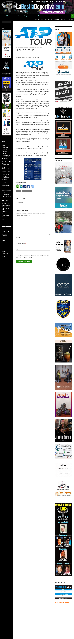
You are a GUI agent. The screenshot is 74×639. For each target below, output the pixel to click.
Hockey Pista (6, 189)
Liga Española (7, 190)
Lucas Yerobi (8, 196)
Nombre (18, 237)
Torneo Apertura (5, 216)
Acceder (3, 251)
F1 (8, 169)
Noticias (6, 200)
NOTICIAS (30, 47)
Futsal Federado (5, 177)
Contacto (71, 19)
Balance (3, 161)
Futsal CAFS (4, 176)
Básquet (8, 161)
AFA (6, 143)
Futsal (5, 173)
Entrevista (6, 168)
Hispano (8, 185)
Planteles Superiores (6, 205)
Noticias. (5, 203)
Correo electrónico (21, 243)
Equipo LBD (40, 19)
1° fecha (3, 143)
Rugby (3, 208)
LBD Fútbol (56, 19)
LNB (3, 196)
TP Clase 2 (4, 217)
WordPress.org (5, 256)
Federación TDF (6, 171)
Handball (4, 185)
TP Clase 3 (8, 217)
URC (3, 219)
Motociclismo (5, 198)
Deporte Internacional (22, 47)
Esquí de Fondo (5, 169)
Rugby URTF (8, 208)
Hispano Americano (5, 186)
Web (17, 249)
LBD (35, 19)
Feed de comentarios (6, 255)
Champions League (5, 164)
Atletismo (4, 149)
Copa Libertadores (5, 165)
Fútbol (4, 180)
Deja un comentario (34, 53)
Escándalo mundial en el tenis (23, 203)
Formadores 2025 (48, 19)
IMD (3, 190)
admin (26, 53)
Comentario (19, 219)
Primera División (5, 206)
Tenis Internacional (38, 47)
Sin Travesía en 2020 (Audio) (22, 198)
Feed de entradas (5, 253)
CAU (3, 163)
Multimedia (63, 19)
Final (3, 172)
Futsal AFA (5, 175)
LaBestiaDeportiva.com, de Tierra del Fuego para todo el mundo (21, 16)
